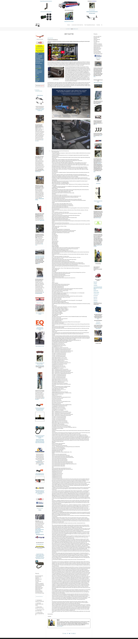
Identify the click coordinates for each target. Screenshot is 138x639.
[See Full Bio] (63, 626)
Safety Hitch (95, 298)
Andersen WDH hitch (38, 579)
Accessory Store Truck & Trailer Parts (77, 24)
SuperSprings (98, 183)
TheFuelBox (95, 285)
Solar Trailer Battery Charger (39, 593)
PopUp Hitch (96, 302)
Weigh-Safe (95, 282)
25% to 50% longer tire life (40, 365)
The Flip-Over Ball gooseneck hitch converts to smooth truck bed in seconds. (39, 409)
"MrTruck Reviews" (92, 9)
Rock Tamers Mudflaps (38, 590)
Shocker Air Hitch (37, 589)
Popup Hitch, (42, 1)
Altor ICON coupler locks (39, 575)
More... (95, 76)
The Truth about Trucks (39, 544)
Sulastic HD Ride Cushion (39, 587)
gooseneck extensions (48, 1)
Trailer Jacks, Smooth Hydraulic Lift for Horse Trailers (39, 328)
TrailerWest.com (98, 323)
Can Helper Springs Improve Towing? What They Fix (39, 613)
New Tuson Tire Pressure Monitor (46, 11)
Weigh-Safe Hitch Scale (38, 588)
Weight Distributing (40, 95)
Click (96, 124)
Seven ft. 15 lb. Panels (40, 302)
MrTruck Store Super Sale (40, 48)
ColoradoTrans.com (39, 461)
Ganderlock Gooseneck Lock (39, 585)
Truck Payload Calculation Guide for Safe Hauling (39, 604)
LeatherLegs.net (98, 328)
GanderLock (95, 300)
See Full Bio (59, 626)
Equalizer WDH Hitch (38, 586)
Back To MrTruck (50, 38)
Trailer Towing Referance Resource (89, 24)
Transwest (95, 283)
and (40, 109)
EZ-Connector (96, 295)
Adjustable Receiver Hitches (69, 21)
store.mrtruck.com (39, 596)
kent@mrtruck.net (75, 28)
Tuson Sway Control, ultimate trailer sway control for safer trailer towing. (39, 257)
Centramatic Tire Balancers (39, 583)
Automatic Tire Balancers (39, 362)
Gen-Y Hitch (37, 580)
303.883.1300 (69, 28)
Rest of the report (98, 217)
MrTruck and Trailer (40, 508)
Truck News (98, 24)
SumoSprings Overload (97, 52)
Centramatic (99, 163)
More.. (100, 103)
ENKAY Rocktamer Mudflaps (98, 82)
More (39, 263)
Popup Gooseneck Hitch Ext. (39, 584)
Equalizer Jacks (96, 290)
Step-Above (95, 297)
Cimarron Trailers (96, 292)
